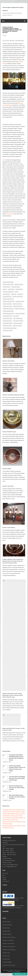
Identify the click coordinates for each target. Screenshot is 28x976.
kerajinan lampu (10, 214)
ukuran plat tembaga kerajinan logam (9, 328)
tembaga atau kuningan (18, 323)
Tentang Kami (6, 881)
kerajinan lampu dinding (7, 303)
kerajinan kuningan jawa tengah (8, 301)
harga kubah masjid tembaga (8, 291)
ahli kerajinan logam (6, 286)
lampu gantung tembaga (7, 316)
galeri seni (5, 289)
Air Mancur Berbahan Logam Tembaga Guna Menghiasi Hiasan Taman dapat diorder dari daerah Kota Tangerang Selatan (13, 561)
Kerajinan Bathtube (7, 925)
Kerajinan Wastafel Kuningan (9, 431)
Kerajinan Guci (6, 956)
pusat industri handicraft (7, 320)
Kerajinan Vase (6, 952)
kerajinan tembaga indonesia (8, 311)
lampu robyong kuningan (7, 318)
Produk (4, 160)
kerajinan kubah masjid (7, 296)
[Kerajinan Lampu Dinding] (12, 348)
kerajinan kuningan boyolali (17, 296)
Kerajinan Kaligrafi (7, 934)
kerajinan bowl (13, 294)
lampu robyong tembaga (17, 318)
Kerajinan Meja (6, 928)
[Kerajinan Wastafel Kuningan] (12, 419)
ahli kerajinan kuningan (19, 284)
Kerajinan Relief (6, 931)
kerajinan (13, 40)
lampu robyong (16, 316)
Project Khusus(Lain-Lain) (9, 965)
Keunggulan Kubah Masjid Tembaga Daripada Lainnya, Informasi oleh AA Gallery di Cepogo (16, 757)
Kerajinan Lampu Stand (8, 486)
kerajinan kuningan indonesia (8, 299)
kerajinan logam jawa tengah (8, 308)
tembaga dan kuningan (7, 325)
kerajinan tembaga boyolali (19, 308)
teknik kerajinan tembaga (7, 323)
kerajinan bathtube (6, 294)
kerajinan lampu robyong (17, 303)
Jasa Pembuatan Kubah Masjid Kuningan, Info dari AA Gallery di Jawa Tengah (17, 778)
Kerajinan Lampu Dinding (8, 361)
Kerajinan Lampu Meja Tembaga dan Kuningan (13, 394)
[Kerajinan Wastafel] (12, 456)
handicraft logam (11, 289)
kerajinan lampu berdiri (20, 301)
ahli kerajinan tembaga (16, 286)
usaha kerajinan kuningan (7, 330)
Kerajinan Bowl (6, 959)
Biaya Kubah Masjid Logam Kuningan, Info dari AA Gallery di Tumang (17, 796)
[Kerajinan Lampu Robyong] (14, 514)
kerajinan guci (20, 294)
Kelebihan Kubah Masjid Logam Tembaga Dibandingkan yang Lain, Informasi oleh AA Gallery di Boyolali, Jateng (13, 695)
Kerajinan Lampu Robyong (9, 527)
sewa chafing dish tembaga (18, 320)
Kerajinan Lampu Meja (8, 940)
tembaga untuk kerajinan (17, 325)
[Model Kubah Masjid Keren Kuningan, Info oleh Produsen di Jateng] (12, 720)
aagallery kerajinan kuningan (8, 282)
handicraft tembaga (19, 289)
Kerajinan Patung (7, 921)
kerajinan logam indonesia (17, 306)
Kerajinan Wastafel (7, 468)
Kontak (4, 877)
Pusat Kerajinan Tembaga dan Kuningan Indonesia (13, 9)
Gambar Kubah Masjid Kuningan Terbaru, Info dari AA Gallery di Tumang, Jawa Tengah (17, 768)
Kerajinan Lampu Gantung (9, 937)
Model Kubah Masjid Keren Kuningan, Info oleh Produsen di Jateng (16, 787)
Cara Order (5, 873)
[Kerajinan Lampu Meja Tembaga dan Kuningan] (10, 384)
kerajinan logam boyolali (7, 306)
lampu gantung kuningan (20, 313)
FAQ (4, 875)
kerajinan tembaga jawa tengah (8, 313)
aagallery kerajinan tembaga (8, 284)
